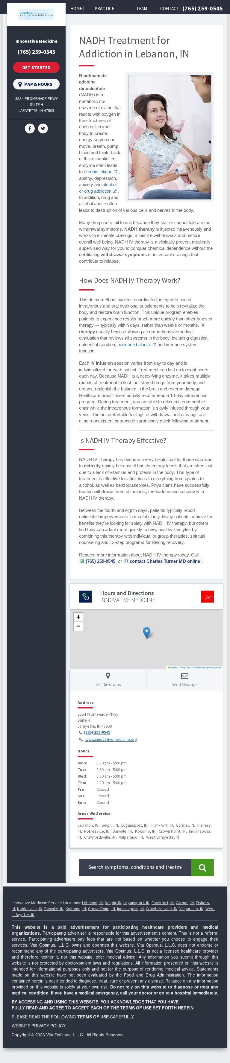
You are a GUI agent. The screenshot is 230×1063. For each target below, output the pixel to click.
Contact (169, 8)
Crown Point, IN (101, 908)
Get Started (36, 67)
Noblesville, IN (29, 908)
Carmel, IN (185, 902)
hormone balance (134, 344)
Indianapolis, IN (130, 908)
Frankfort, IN (163, 902)
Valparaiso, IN (191, 908)
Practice (104, 8)
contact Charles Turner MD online (165, 561)
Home (76, 8)
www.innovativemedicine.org (111, 739)
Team (141, 8)
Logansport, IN (136, 902)
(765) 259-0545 (203, 8)
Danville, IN (53, 908)
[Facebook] (30, 128)
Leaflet (173, 667)
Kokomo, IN (76, 908)
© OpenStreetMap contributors (206, 667)
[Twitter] (43, 128)
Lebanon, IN (92, 902)
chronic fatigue (98, 171)
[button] (146, 633)
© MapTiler (184, 667)
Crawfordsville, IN (161, 908)
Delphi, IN (113, 902)
